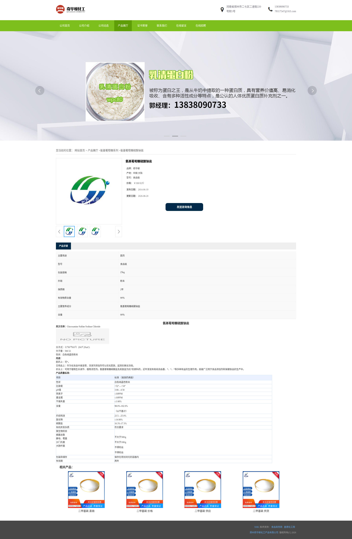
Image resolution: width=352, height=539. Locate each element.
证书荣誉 (142, 25)
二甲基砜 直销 (86, 511)
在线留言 (181, 25)
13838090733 (282, 6)
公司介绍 (84, 25)
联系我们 (162, 25)
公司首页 (65, 25)
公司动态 (103, 25)
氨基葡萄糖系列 (109, 150)
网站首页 (80, 150)
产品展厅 (123, 25)
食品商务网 (276, 527)
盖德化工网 (289, 527)
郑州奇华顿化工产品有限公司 (264, 532)
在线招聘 (201, 25)
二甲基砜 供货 (261, 511)
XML (256, 527)
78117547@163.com (285, 11)
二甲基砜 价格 (145, 511)
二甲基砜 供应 (203, 511)
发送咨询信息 (184, 207)
